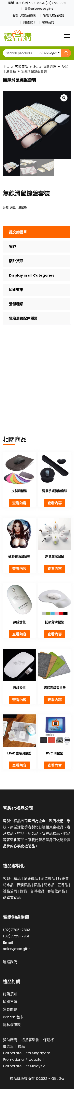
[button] (63, 97)
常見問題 (10, 1009)
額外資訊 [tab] (16, 260)
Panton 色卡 (13, 1017)
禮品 (37, 884)
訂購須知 (29, 22)
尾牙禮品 (31, 878)
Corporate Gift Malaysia (24, 1065)
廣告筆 (8, 1046)
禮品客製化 (30, 1039)
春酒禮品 (24, 884)
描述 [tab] (12, 246)
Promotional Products (22, 1059)
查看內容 (19, 503)
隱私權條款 (12, 1024)
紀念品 (49, 884)
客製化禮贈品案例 (24, 15)
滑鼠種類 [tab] (16, 304)
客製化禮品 (12, 878)
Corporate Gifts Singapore (26, 1052)
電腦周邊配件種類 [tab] (23, 318)
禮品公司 (10, 891)
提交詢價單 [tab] (18, 232)
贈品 (23, 891)
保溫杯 (48, 1039)
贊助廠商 (10, 1039)
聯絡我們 (48, 22)
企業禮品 (48, 878)
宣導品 (62, 884)
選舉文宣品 (12, 897)
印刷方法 (10, 1001)
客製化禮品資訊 (53, 15)
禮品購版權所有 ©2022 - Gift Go (37, 1078)
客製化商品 (56, 891)
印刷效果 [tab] (16, 289)
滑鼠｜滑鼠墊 (18, 207)
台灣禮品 (37, 891)
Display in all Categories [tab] (31, 275)
